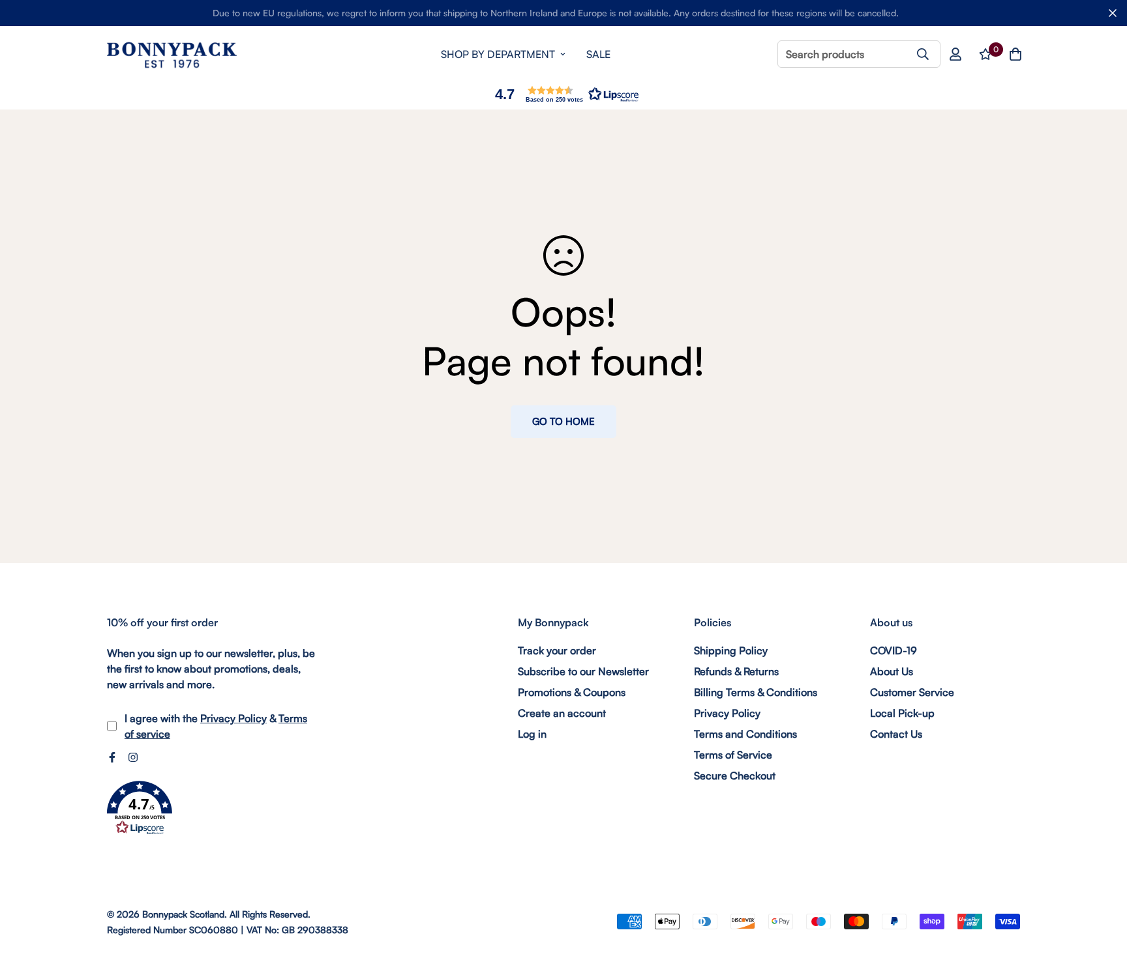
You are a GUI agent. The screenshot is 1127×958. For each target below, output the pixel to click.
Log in (532, 733)
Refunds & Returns (736, 671)
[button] (563, 94)
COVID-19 (893, 650)
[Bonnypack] (172, 54)
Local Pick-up (902, 712)
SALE (598, 54)
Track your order (557, 650)
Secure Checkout (734, 775)
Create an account (562, 712)
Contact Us (896, 733)
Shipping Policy (731, 650)
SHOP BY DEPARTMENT (498, 54)
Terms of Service (733, 754)
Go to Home (563, 421)
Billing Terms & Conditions (755, 692)
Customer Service (912, 692)
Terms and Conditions (745, 733)
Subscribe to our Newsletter (583, 671)
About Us (891, 671)
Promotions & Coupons (571, 692)
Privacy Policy (233, 718)
